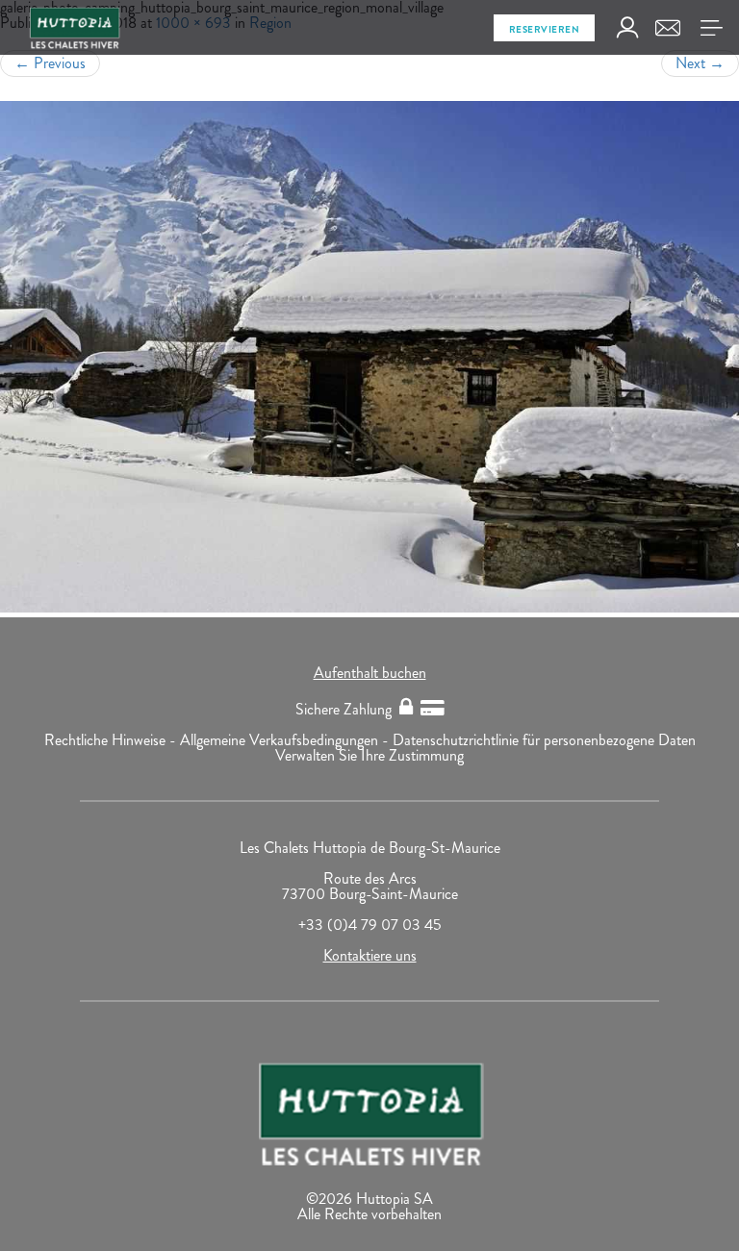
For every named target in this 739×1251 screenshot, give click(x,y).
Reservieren (544, 29)
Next (700, 63)
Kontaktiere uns (370, 955)
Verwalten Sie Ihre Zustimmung (369, 755)
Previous (50, 63)
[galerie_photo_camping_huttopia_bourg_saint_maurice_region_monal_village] (369, 357)
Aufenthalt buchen (370, 673)
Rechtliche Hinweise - (112, 740)
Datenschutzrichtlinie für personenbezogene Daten (544, 740)
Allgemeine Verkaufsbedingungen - (286, 740)
